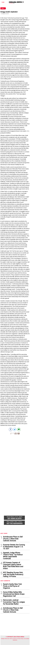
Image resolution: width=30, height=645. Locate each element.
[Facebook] (10, 429)
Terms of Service (13, 638)
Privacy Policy (20, 638)
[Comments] (19, 429)
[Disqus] (15, 455)
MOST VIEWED (3, 533)
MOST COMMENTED (5, 580)
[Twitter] (14, 429)
